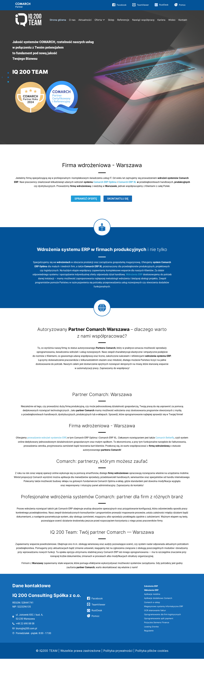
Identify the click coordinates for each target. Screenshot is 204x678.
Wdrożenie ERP (151, 590)
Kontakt (182, 19)
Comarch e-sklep (152, 602)
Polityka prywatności (117, 651)
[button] (2, 77)
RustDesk (163, 4)
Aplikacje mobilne (152, 594)
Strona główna (58, 19)
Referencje (123, 19)
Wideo (171, 19)
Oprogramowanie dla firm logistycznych (162, 614)
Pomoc (182, 5)
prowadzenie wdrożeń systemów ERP (46, 437)
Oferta (98, 19)
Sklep (111, 19)
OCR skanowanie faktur (155, 610)
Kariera (161, 19)
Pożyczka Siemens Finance (156, 622)
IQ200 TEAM (48, 651)
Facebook (121, 5)
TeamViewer (143, 5)
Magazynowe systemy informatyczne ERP (163, 606)
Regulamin (149, 630)
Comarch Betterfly (164, 437)
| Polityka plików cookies (150, 651)
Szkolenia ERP (151, 586)
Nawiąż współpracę (143, 19)
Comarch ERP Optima (104, 182)
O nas (72, 19)
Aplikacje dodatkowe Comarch (158, 598)
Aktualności (85, 19)
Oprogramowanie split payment (158, 618)
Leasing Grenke (151, 626)
